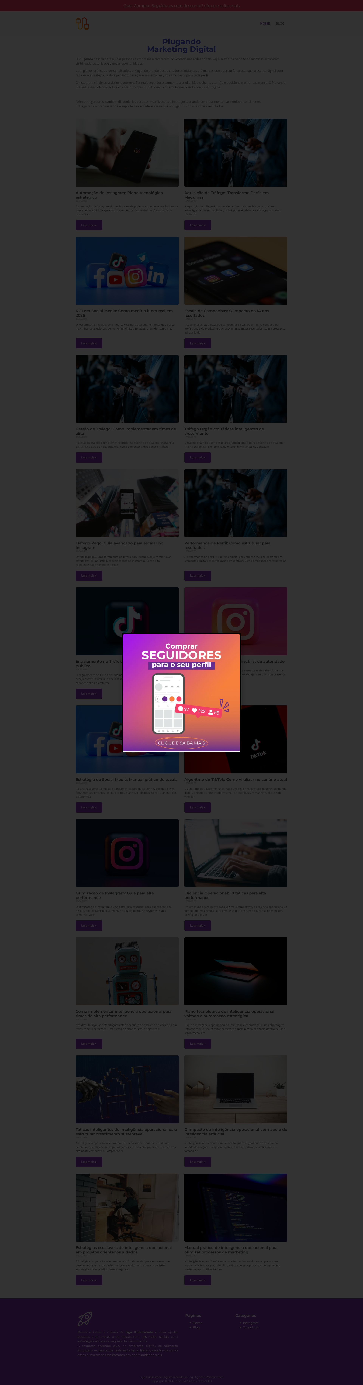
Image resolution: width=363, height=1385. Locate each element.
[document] (181, 692)
